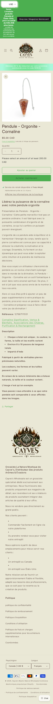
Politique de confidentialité (17, 692)
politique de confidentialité (18, 605)
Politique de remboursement (19, 611)
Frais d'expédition (8, 141)
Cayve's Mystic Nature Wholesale (25, 681)
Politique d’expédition (28, 697)
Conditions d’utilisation (40, 692)
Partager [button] (9, 406)
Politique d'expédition (15, 617)
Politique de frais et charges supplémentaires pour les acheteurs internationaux (22, 632)
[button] (5, 50)
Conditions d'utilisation (16, 623)
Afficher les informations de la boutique (24, 194)
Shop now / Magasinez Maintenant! (34, 19)
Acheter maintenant (26, 178)
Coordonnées (11, 642)
